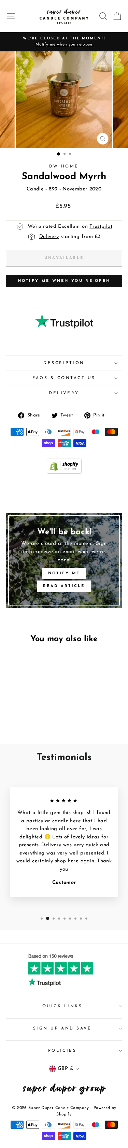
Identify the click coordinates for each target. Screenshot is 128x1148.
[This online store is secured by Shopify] (64, 472)
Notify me (64, 573)
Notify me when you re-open (64, 281)
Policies (62, 1051)
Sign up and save (62, 1028)
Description (64, 363)
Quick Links (62, 1006)
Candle (35, 189)
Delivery (64, 393)
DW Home (64, 166)
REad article (64, 586)
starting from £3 (70, 236)
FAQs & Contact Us (64, 378)
